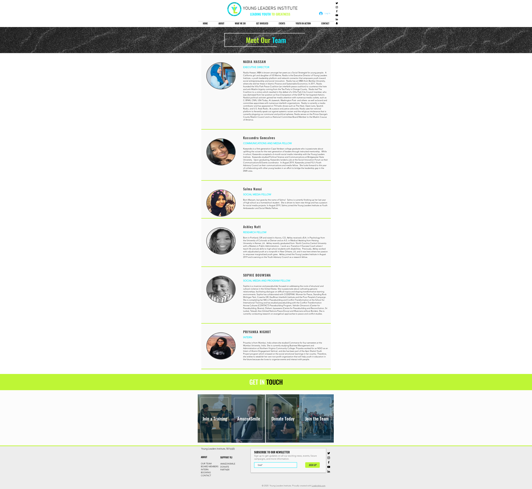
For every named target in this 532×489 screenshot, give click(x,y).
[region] (215, 418)
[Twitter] (336, 3)
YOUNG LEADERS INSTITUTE (270, 8)
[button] (221, 23)
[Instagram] (336, 7)
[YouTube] (336, 15)
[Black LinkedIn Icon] (336, 19)
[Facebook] (336, 11)
